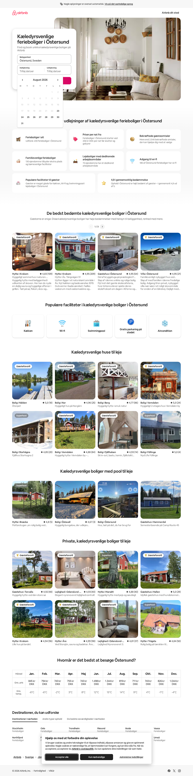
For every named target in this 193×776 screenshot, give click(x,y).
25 (28, 117)
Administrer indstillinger (131, 757)
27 (40, 117)
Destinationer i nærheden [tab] (25, 719)
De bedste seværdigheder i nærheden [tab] (86, 719)
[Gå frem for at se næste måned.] (58, 80)
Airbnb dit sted (170, 12)
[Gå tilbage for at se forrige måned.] (22, 80)
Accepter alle (61, 757)
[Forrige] (90, 226)
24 (22, 117)
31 (22, 123)
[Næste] (102, 226)
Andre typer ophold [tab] (52, 719)
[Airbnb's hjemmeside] (20, 13)
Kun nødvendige (96, 757)
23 (58, 111)
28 (46, 117)
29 (52, 117)
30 (58, 117)
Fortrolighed (40, 770)
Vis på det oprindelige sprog (119, 4)
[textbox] (31, 71)
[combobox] (44, 60)
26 (34, 117)
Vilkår (51, 770)
